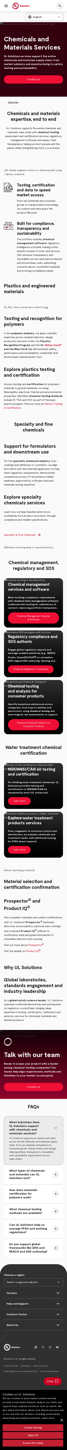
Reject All (33, 1435)
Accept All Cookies (33, 1443)
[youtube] (57, 1347)
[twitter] (43, 1347)
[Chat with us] (53, 1381)
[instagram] (50, 1347)
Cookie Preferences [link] (49, 1371)
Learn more (48, 1418)
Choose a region (14, 1275)
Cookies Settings (33, 1428)
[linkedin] (35, 1347)
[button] (6, 6)
